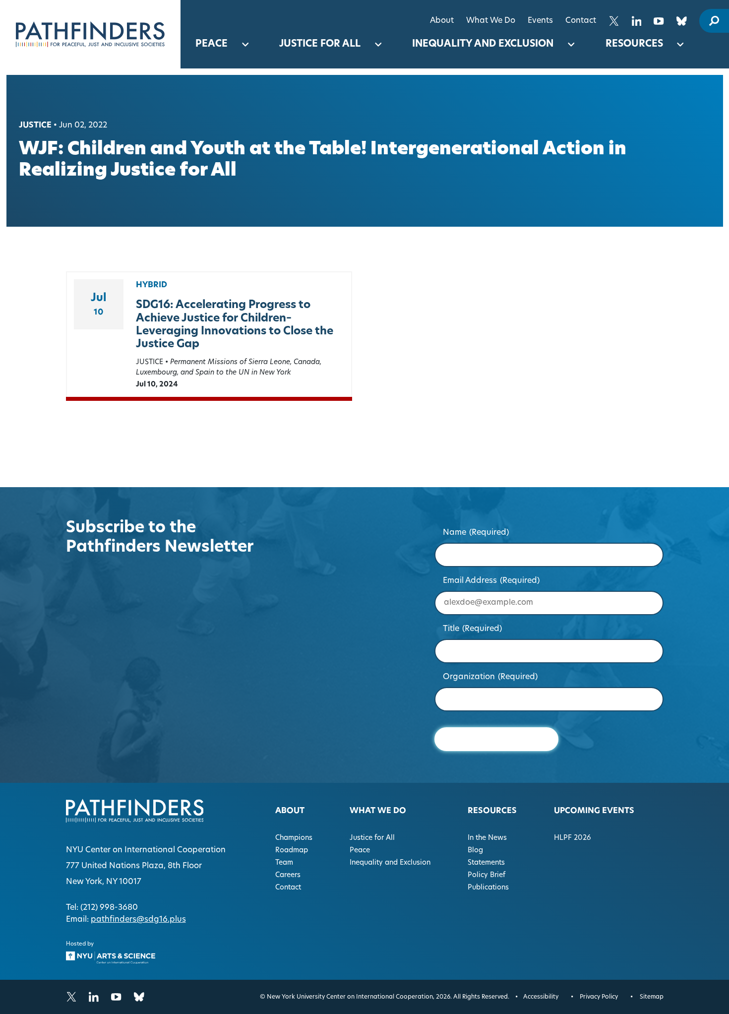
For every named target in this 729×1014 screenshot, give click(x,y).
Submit (496, 739)
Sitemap (652, 997)
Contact (580, 21)
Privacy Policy (599, 997)
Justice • (38, 125)
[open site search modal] (714, 21)
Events (540, 21)
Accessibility (540, 997)
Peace (211, 44)
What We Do (490, 21)
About (442, 21)
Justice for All (320, 44)
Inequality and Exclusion (482, 44)
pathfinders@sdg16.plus (138, 920)
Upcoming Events (594, 811)
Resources (634, 44)
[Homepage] (90, 34)
